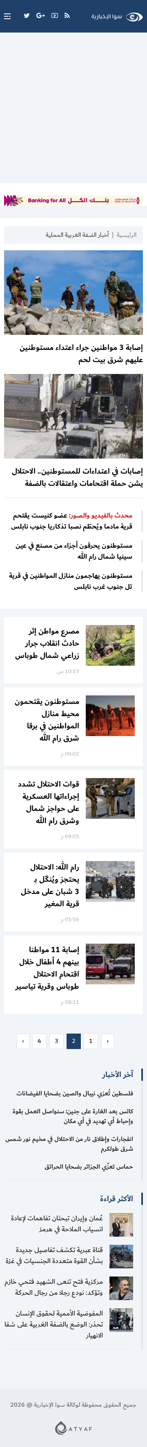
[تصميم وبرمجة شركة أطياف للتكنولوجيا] (73, 1427)
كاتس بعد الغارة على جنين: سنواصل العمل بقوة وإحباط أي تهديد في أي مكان (73, 1116)
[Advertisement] (73, 110)
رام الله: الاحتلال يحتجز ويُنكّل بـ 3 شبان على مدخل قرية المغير (50, 885)
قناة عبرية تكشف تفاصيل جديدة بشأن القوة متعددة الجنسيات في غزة (54, 1255)
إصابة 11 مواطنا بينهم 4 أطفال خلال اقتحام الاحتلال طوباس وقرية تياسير (47, 968)
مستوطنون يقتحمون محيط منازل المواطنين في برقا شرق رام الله (47, 720)
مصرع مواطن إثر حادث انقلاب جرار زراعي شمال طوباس (47, 643)
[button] (5, 16)
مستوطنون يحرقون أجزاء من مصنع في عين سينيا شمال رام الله (74, 551)
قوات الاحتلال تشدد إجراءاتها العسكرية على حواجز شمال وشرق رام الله (48, 802)
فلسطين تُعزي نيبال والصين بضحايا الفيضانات (74, 1093)
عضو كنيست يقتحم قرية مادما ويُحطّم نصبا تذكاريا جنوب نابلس (71, 521)
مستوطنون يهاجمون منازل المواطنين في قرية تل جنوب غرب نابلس (70, 581)
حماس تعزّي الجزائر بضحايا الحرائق (89, 1166)
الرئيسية (126, 235)
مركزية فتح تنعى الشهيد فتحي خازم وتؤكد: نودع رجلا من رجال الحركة (53, 1287)
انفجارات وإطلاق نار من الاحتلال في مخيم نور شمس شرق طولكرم (69, 1144)
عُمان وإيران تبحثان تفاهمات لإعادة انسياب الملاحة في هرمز (57, 1223)
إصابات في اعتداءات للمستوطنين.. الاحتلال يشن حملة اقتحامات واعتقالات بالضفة (77, 477)
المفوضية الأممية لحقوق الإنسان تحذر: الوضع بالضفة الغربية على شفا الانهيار (53, 1324)
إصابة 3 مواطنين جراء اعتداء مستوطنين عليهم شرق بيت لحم (81, 354)
